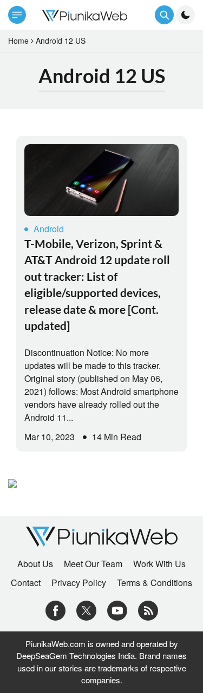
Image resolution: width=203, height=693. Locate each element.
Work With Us (159, 564)
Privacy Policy (78, 582)
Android (49, 229)
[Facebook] (55, 609)
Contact (26, 582)
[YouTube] (117, 609)
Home (18, 40)
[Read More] (101, 180)
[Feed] (148, 609)
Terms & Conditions (154, 582)
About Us (35, 564)
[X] (86, 609)
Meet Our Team (93, 564)
